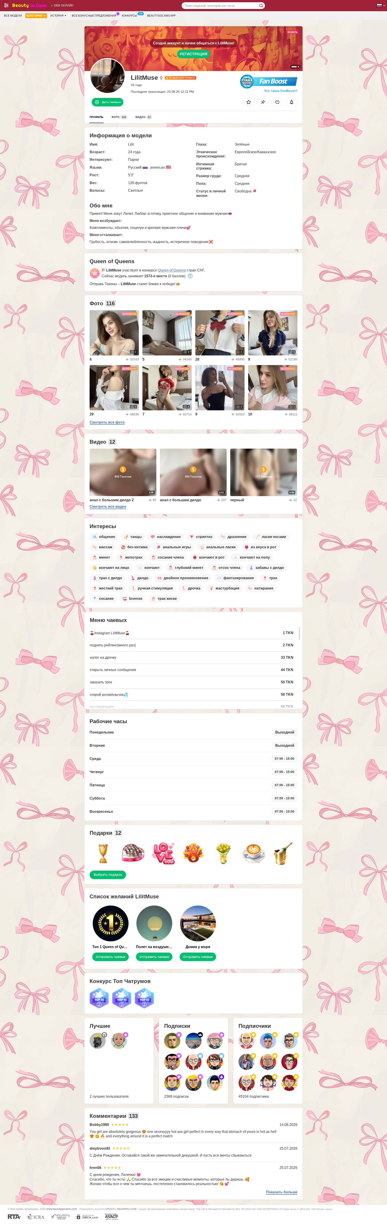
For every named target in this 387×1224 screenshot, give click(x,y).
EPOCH (110, 1209)
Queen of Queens (172, 270)
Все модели (13, 15)
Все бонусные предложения (94, 15)
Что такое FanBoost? (280, 90)
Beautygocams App (161, 15)
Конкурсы (129, 15)
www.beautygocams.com (62, 1208)
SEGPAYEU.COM (126, 1209)
